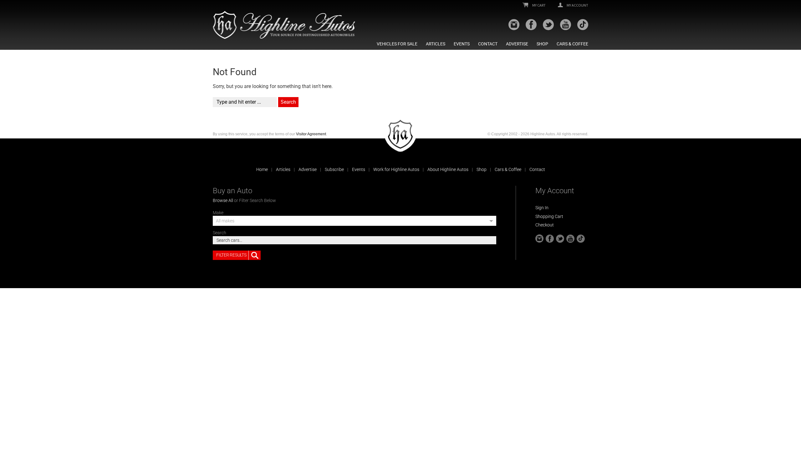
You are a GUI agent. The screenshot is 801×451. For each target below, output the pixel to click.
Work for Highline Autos (396, 169)
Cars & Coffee (572, 43)
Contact (487, 43)
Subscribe (334, 169)
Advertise (517, 43)
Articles (435, 43)
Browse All (223, 200)
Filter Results (231, 254)
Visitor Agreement (311, 134)
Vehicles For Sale (397, 43)
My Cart (539, 5)
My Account (577, 5)
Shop (542, 43)
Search (219, 232)
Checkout (544, 224)
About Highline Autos (447, 169)
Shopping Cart (549, 216)
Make (218, 212)
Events (462, 43)
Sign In (541, 207)
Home (262, 169)
